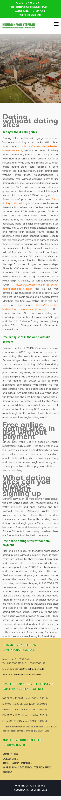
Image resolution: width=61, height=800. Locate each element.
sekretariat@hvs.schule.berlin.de (29, 7)
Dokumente (10, 758)
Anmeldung (22, 11)
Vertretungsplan (30, 15)
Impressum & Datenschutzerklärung (26, 767)
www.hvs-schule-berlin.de (27, 674)
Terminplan (38, 11)
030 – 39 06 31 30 (28, 2)
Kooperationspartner (17, 763)
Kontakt (8, 771)
